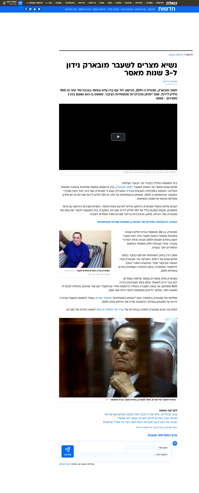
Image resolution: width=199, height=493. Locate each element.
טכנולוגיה (70, 3)
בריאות (92, 3)
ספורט (149, 3)
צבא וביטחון (140, 10)
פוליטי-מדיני (113, 10)
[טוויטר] (30, 9)
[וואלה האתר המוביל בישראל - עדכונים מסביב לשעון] (171, 3)
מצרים (160, 428)
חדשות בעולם (99, 10)
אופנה (59, 3)
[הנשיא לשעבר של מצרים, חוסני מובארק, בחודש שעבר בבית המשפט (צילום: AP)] (118, 360)
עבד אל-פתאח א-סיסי (110, 309)
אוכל (102, 3)
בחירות (139, 3)
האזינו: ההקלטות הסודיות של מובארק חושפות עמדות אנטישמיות (137, 222)
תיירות (81, 3)
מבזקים (151, 10)
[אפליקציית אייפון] (35, 9)
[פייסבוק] (26, 9)
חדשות (160, 3)
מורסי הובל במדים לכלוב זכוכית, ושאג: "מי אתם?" (147, 418)
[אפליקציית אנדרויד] (39, 9)
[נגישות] (4, 3)
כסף (110, 3)
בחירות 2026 (85, 10)
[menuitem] (158, 3)
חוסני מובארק (124, 187)
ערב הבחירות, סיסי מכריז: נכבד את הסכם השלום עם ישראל (141, 414)
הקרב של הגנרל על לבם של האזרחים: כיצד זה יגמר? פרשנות (140, 422)
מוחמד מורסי (103, 298)
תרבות (128, 3)
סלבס (118, 3)
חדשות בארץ (127, 10)
